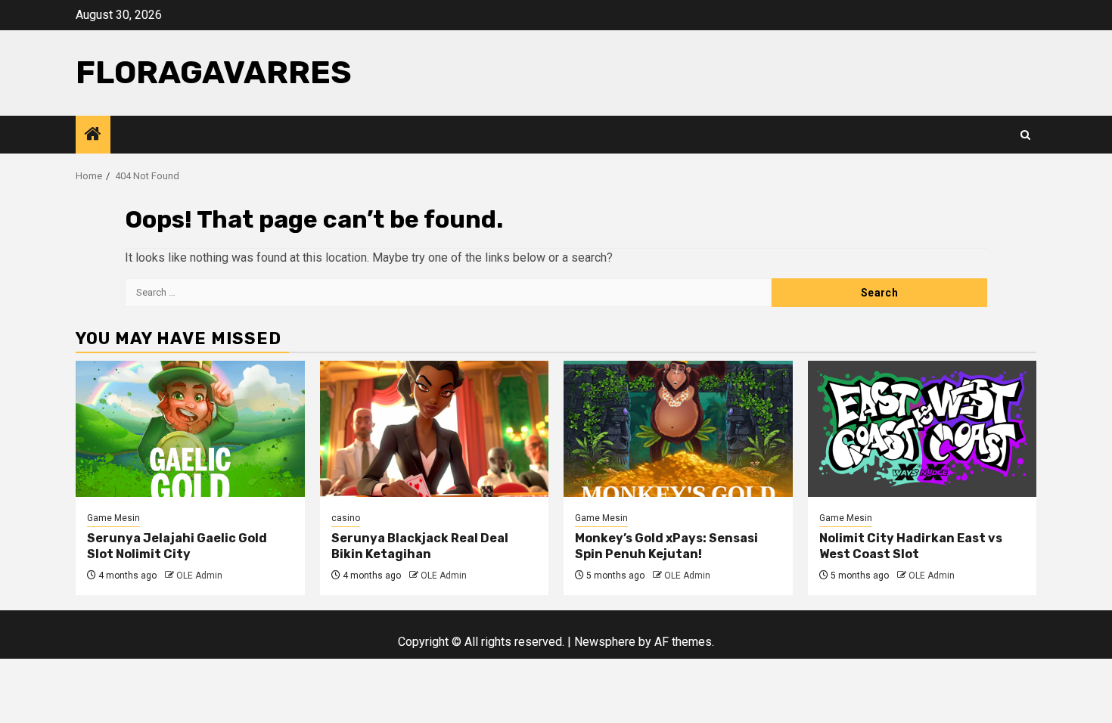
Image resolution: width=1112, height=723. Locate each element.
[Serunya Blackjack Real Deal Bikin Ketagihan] (434, 429)
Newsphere (604, 642)
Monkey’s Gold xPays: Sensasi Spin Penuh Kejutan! (666, 546)
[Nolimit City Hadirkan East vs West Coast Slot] (922, 429)
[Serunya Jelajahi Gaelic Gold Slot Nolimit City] (190, 429)
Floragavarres (214, 73)
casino (345, 518)
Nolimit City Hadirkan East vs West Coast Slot (910, 546)
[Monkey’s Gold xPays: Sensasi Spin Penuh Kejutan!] (678, 429)
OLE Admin (199, 575)
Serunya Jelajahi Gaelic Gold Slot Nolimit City (177, 546)
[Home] (93, 135)
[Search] (1025, 135)
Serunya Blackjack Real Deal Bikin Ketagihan (419, 546)
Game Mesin (113, 518)
